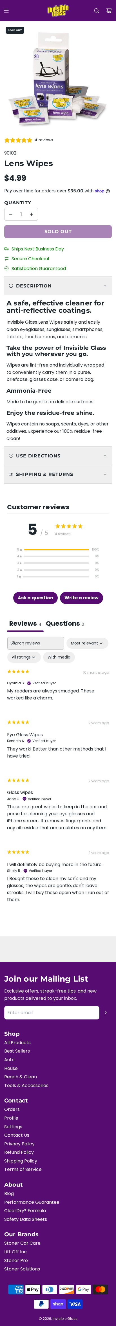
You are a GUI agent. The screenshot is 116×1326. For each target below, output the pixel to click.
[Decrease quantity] (11, 214)
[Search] (96, 10)
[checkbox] (59, 657)
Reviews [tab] (25, 623)
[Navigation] (6, 10)
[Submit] (105, 1013)
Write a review (81, 598)
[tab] (65, 624)
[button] (58, 549)
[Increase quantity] (31, 214)
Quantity (17, 202)
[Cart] (109, 10)
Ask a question (35, 598)
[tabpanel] (58, 775)
